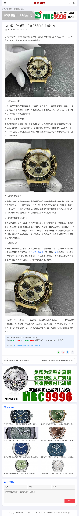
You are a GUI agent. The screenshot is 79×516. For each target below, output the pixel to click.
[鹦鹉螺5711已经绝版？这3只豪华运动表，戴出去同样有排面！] (21, 450)
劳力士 (41, 252)
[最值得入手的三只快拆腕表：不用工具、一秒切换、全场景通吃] (58, 450)
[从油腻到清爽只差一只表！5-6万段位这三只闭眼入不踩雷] (21, 466)
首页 (10, 9)
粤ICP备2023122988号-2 (62, 513)
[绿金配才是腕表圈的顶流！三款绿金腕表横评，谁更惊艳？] (58, 417)
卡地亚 (55, 252)
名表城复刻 (11, 29)
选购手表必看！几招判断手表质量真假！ (17, 360)
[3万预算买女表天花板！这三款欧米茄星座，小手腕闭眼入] (58, 466)
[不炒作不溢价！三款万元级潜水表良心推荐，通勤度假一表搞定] (21, 417)
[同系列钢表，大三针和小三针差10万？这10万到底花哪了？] (21, 433)
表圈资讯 (17, 9)
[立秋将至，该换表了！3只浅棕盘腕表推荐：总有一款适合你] (58, 433)
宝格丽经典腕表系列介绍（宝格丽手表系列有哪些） (58, 360)
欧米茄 (33, 252)
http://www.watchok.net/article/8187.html (27, 345)
